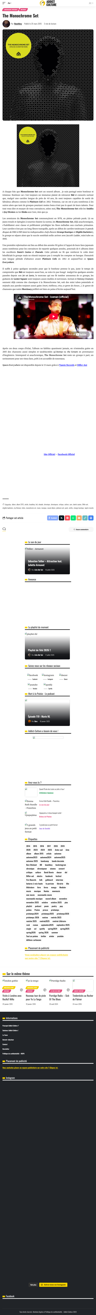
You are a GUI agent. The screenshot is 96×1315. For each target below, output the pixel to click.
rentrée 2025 (31, 921)
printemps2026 (63, 913)
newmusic (56, 891)
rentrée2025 (45, 921)
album (14, 504)
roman (35, 924)
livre (39, 887)
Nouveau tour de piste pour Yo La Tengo (36, 997)
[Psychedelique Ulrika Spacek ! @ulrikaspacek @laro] (71, 1230)
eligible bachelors (7, 508)
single (28, 928)
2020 (28, 849)
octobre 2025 (56, 902)
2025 (50, 849)
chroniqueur (54, 504)
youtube (60, 936)
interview (59, 879)
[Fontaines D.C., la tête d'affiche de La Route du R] (71, 1212)
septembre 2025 (63, 924)
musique (43, 508)
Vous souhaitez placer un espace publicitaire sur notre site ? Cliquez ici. (30, 1067)
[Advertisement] (48, 477)
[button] (4, 3)
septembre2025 (47, 924)
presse (45, 909)
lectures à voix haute (34, 883)
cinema (53, 868)
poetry (54, 906)
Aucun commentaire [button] (82, 529)
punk (66, 508)
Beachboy (18, 23)
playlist (29, 906)
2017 (49, 846)
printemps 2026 (32, 917)
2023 (36, 849)
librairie (60, 883)
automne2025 (59, 857)
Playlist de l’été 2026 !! (39, 650)
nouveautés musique (34, 898)
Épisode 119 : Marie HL (39, 716)
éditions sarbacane (33, 939)
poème (29, 909)
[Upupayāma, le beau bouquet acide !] (31, 816)
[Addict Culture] (48, 3)
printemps (55, 909)
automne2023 (31, 857)
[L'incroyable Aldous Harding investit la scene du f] (25, 1247)
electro (39, 876)
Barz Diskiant (31, 864)
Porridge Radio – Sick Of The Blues (59, 997)
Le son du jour (44, 804)
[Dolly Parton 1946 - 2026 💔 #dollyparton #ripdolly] (71, 1087)
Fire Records (31, 879)
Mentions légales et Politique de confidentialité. (47, 1311)
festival (58, 876)
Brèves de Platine (45, 816)
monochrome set (31, 508)
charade (40, 504)
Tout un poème (32, 936)
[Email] (79, 517)
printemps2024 (32, 913)
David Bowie (49, 872)
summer (55, 932)
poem (46, 906)
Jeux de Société (44, 828)
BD (41, 864)
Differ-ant (85, 504)
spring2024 (52, 928)
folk (40, 879)
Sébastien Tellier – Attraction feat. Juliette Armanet (45, 563)
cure (71, 504)
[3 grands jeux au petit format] (31, 828)
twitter (43, 936)
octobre (45, 902)
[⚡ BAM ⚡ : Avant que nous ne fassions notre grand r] (25, 1144)
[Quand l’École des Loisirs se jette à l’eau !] (31, 792)
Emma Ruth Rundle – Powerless (49, 801)
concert (62, 868)
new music (30, 894)
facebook (49, 876)
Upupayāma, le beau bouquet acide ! (50, 812)
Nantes (46, 891)
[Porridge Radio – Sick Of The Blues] (59, 985)
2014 (28, 846)
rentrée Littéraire (59, 921)
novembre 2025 (32, 902)
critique (61, 504)
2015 (35, 846)
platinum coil (60, 508)
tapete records (89, 508)
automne (57, 853)
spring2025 (64, 928)
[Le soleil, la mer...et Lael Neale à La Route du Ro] (25, 1272)
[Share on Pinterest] (67, 517)
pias (66, 902)
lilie (67, 883)
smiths (71, 508)
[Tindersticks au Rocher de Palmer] (83, 985)
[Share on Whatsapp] (73, 517)
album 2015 (20, 504)
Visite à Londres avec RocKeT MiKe (12, 997)
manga (53, 887)
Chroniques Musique (10, 10)
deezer (59, 872)
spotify (42, 928)
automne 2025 (32, 861)
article (26, 504)
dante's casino (77, 504)
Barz (36, 721)
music (38, 508)
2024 (43, 849)
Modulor (62, 887)
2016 (42, 846)
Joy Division (17, 508)
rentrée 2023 (56, 917)
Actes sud (59, 849)
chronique (47, 504)
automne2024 (45, 857)
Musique (23, 10)
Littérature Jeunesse (46, 792)
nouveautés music (45, 894)
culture (66, 504)
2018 (56, 846)
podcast (38, 906)
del (66, 872)
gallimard (49, 879)
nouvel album (51, 508)
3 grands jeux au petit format (48, 824)
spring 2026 (43, 932)
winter (51, 936)
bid (37, 504)
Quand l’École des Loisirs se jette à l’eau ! (52, 789)
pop (61, 906)
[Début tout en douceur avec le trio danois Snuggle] (71, 1251)
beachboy (32, 504)
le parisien (50, 883)
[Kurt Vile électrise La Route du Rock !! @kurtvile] (25, 1230)
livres (46, 887)
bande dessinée (58, 861)
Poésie (37, 909)
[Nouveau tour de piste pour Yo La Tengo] (36, 985)
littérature (30, 887)
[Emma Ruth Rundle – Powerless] (31, 804)
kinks (23, 508)
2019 (62, 846)
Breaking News (9, 988)
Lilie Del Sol (38, 569)
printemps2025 (48, 913)
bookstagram (61, 864)
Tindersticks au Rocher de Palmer (83, 997)
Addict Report (79, 991)
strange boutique (79, 508)
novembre (63, 898)
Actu (67, 849)
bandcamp (45, 861)
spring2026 (31, 932)
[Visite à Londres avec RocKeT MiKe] (12, 985)
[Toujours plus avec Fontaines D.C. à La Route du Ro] (25, 1212)
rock (28, 924)
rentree (45, 917)
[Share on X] (61, 517)
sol (35, 928)
